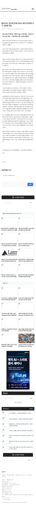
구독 (30, 202)
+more (31, 408)
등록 (30, 184)
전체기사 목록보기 (18, 402)
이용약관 (3, 475)
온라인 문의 (29, 475)
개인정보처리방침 (10, 475)
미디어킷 (3, 476)
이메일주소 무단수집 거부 (20, 475)
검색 (31, 398)
